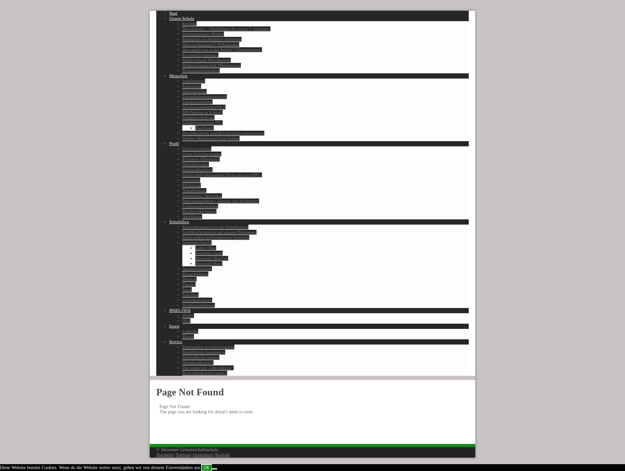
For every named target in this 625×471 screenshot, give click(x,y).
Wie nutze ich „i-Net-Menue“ (208, 367)
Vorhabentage (194, 190)
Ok (206, 467)
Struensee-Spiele (197, 242)
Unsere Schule (181, 18)
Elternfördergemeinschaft (204, 96)
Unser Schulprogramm (201, 154)
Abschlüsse (192, 216)
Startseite (164, 454)
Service (175, 341)
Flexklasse (191, 185)
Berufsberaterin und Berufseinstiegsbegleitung (223, 133)
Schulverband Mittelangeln (206, 60)
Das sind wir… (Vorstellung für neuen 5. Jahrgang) (226, 28)
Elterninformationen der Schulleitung (215, 227)
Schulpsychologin (198, 117)
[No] (214, 469)
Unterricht (191, 180)
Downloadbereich (198, 362)
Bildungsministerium (201, 70)
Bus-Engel (204, 127)
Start (173, 13)
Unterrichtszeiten (197, 169)
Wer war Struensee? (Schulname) (210, 44)
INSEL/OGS (179, 310)
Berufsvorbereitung (199, 211)
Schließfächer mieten (200, 357)
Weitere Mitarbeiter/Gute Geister (211, 138)
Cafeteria (190, 331)
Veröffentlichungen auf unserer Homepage (219, 232)
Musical (189, 279)
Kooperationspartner (200, 54)
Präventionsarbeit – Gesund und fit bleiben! (220, 201)
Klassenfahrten (195, 274)
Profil (174, 143)
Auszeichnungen (197, 268)
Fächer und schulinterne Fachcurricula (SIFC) (222, 174)
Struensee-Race (208, 263)
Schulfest (190, 294)
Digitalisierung (195, 164)
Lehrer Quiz (205, 247)
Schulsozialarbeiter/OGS (204, 107)
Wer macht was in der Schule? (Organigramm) (222, 49)
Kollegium (191, 86)
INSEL (188, 315)
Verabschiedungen (198, 305)
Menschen (178, 75)
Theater (189, 284)
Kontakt (189, 23)
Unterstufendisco (197, 300)
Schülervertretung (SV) (202, 122)
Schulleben (179, 221)
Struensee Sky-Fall (211, 258)
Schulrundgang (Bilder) (203, 34)
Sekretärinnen (194, 91)
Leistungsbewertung (200, 206)
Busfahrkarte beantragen (203, 352)
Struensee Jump (209, 253)
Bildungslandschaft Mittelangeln (211, 65)
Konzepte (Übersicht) (201, 159)
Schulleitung (193, 81)
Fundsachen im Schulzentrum (208, 347)
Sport (187, 289)
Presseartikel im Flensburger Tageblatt (215, 237)
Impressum (203, 454)
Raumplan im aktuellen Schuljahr (212, 39)
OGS (186, 320)
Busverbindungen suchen (204, 373)
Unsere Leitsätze (196, 148)
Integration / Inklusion (202, 195)
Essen (174, 326)
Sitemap (182, 454)
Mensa (188, 336)
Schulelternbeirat (197, 101)
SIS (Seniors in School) (202, 112)
